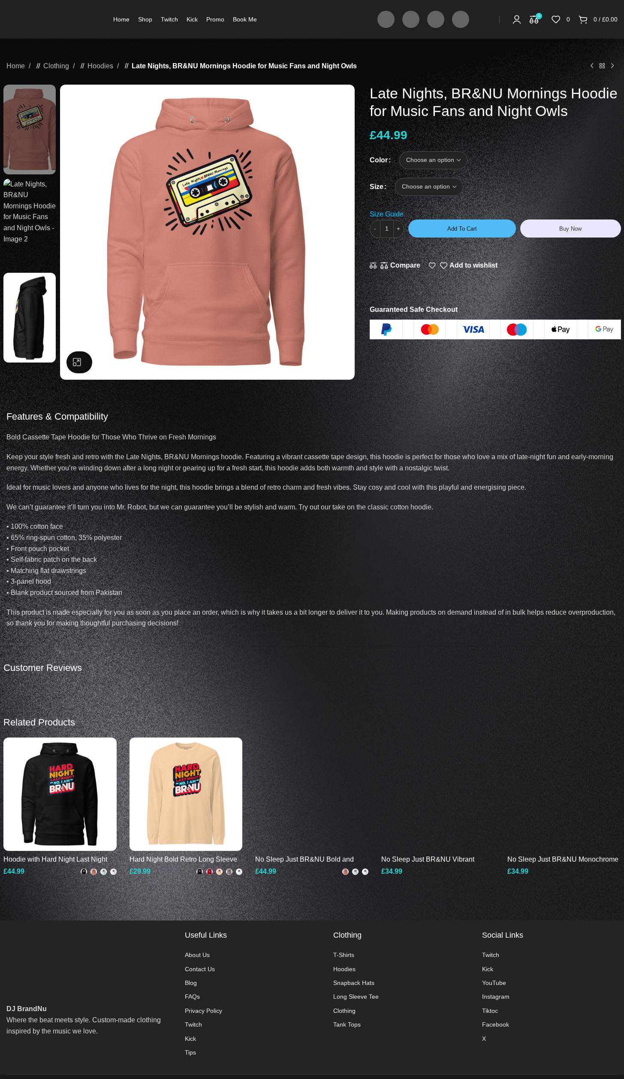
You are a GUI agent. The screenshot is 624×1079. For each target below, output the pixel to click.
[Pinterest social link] (592, 265)
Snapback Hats (353, 982)
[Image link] (89, 954)
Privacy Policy (203, 1010)
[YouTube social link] (435, 19)
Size (376, 186)
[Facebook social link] (386, 19)
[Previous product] (592, 66)
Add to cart (462, 229)
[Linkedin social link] (601, 265)
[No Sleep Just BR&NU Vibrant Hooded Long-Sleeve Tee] (437, 794)
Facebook (495, 1024)
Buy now (570, 229)
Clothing (57, 66)
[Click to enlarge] (79, 362)
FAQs (192, 996)
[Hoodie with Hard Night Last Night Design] (60, 794)
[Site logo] (53, 18)
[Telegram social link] (618, 265)
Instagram (495, 996)
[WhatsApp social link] (609, 265)
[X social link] (584, 265)
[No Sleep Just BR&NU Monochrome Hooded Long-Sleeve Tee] (564, 794)
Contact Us (200, 969)
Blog (191, 982)
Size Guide (387, 214)
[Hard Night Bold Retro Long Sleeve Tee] (186, 794)
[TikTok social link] (460, 19)
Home (16, 66)
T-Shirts (343, 954)
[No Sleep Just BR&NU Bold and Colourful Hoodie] (311, 794)
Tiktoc (490, 1010)
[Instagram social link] (410, 19)
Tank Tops (347, 1024)
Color (379, 160)
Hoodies (101, 66)
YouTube (494, 982)
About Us (197, 954)
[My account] (516, 19)
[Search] (486, 19)
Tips (190, 1052)
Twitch (193, 1024)
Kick (190, 1038)
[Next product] (612, 66)
